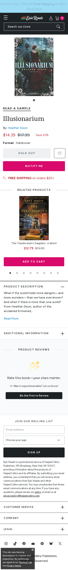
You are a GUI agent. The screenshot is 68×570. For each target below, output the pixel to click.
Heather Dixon (18, 123)
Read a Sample (17, 103)
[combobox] (34, 22)
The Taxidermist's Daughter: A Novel (34, 239)
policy (38, 487)
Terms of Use (25, 562)
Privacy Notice (14, 565)
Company (11, 513)
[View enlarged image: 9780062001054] (34, 62)
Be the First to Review (34, 390)
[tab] (10, 268)
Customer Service (19, 502)
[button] (34, 95)
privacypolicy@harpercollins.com (21, 491)
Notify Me (34, 161)
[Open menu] (6, 12)
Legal (8, 524)
